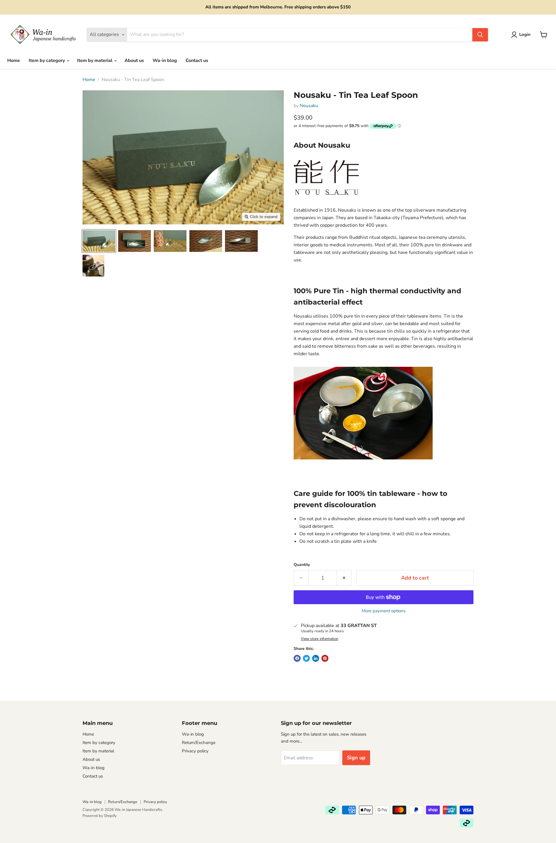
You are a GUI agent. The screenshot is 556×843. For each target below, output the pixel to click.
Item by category (47, 60)
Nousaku (309, 105)
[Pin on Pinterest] (324, 658)
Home (13, 60)
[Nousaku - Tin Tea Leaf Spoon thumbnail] (99, 241)
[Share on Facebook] (297, 658)
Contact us (197, 60)
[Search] (480, 34)
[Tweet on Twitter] (306, 658)
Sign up (356, 757)
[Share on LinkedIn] (315, 658)
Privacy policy (195, 751)
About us (134, 60)
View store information (319, 639)
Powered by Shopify (100, 815)
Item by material (95, 60)
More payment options (383, 611)
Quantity (302, 564)
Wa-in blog (165, 60)
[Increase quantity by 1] (344, 578)
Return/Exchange (198, 742)
